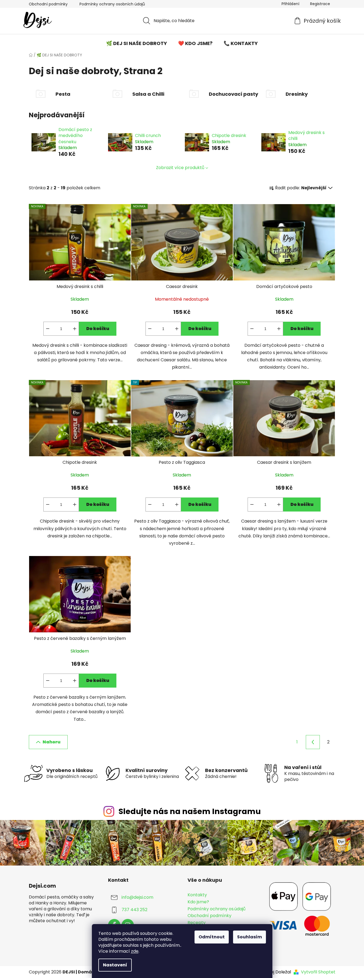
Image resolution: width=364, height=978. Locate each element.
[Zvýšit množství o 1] (75, 328)
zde (134, 951)
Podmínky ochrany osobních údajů (112, 4)
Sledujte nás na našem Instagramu (190, 811)
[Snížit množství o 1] (48, 328)
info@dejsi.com (137, 897)
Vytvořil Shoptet (318, 972)
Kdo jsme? (198, 902)
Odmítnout (212, 937)
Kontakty (197, 895)
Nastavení (115, 965)
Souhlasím (249, 937)
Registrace (320, 3)
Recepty (197, 922)
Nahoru (51, 742)
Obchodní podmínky (48, 4)
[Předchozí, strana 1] (313, 742)
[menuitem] (136, 43)
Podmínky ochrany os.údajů (216, 909)
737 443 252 (134, 910)
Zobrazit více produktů (180, 167)
